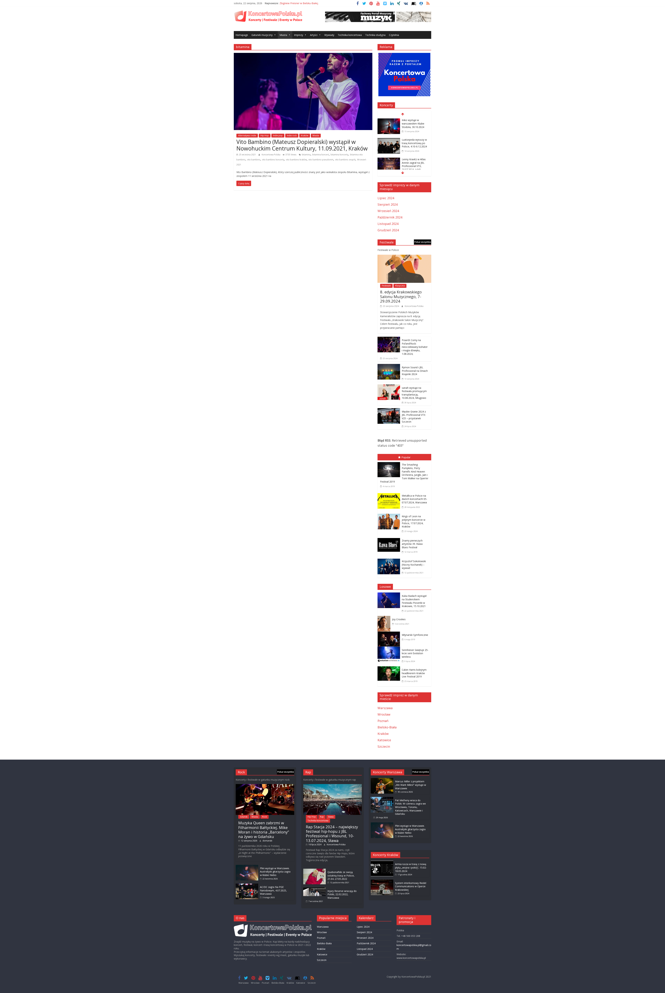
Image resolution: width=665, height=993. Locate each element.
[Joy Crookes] (385, 618)
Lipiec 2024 (386, 198)
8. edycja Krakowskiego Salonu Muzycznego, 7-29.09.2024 (401, 296)
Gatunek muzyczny (262, 35)
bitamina (306, 154)
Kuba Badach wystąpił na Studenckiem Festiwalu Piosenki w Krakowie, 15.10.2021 (414, 601)
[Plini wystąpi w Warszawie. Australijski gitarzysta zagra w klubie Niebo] (247, 866)
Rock (264, 816)
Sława (331, 816)
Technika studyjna (375, 35)
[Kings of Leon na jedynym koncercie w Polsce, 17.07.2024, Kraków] (390, 514)
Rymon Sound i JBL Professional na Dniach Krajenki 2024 (415, 371)
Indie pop (278, 135)
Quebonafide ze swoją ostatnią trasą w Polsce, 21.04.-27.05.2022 (340, 875)
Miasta (283, 35)
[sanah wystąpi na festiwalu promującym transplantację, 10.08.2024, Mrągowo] (389, 387)
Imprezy (298, 35)
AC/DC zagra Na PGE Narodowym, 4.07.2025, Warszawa (273, 890)
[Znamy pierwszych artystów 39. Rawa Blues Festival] (390, 539)
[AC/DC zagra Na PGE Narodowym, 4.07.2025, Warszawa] (247, 885)
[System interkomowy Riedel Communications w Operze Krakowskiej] (382, 881)
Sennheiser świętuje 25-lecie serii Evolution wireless (415, 653)
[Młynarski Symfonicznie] (390, 634)
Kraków (304, 135)
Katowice (384, 740)
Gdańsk (243, 816)
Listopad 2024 (388, 224)
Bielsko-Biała (387, 727)
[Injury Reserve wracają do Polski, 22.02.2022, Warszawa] (314, 889)
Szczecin (384, 746)
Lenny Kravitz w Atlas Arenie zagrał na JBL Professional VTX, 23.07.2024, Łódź (414, 145)
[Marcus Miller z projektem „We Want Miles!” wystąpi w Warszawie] (382, 779)
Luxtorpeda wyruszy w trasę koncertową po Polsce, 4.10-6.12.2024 (414, 123)
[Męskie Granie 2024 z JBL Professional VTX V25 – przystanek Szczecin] (389, 411)
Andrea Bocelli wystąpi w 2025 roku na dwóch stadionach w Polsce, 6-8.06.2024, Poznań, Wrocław (415, 169)
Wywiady (329, 35)
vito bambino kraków (296, 159)
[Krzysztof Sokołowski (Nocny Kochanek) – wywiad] (390, 559)
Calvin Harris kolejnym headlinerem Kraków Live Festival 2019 (414, 673)
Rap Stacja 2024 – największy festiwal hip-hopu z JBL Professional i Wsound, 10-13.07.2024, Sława (332, 833)
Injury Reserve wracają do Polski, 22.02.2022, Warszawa (342, 894)
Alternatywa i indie (247, 135)
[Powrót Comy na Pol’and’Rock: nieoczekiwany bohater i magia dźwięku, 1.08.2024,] (389, 339)
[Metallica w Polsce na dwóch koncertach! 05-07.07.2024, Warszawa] (390, 494)
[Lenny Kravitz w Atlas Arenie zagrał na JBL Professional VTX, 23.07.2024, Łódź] (389, 140)
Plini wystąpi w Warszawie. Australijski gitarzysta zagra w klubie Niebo (275, 872)
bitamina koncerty (339, 154)
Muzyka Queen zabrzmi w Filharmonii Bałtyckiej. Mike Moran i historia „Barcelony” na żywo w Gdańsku (263, 829)
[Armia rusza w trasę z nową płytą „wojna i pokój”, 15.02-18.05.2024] (382, 862)
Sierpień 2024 (388, 204)
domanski (267, 840)
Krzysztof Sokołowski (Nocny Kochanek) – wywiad (414, 565)
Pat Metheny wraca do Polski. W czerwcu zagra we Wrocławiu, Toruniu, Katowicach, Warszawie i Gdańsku (410, 807)
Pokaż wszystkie (422, 241)
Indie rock (292, 135)
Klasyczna (400, 285)
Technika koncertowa (350, 35)
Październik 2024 (390, 217)
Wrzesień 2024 (388, 211)
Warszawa (385, 708)
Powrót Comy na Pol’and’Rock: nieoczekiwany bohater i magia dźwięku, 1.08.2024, (415, 346)
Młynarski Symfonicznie (415, 635)
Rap (322, 816)
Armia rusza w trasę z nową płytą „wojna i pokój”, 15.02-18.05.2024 (411, 867)
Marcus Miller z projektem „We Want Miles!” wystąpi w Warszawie (410, 785)
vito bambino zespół (345, 159)
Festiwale (386, 285)
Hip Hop (264, 135)
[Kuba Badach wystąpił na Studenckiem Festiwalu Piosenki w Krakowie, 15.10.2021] (390, 595)
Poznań (383, 721)
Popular (406, 457)
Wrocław (384, 714)
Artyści (313, 35)
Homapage (242, 35)
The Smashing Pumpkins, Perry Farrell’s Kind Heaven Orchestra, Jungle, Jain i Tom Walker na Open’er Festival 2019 (404, 473)
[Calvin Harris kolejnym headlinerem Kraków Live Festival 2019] (390, 669)
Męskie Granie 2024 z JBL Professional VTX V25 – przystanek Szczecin (414, 416)
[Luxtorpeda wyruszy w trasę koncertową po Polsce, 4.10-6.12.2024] (389, 121)
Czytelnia (394, 35)
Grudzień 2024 (388, 230)
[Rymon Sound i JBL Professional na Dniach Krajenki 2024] (389, 366)
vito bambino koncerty (273, 159)
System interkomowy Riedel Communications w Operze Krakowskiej (410, 886)
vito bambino (253, 159)
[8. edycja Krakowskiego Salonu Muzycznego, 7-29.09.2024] (404, 257)
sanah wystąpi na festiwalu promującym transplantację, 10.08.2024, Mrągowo (414, 393)
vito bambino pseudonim (320, 159)
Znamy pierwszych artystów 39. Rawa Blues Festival (412, 544)
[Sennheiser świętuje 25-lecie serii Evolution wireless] (390, 649)
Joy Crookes (399, 619)
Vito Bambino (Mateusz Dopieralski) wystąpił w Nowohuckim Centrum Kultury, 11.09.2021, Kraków (302, 145)
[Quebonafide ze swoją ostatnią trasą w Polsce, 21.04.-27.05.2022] (314, 870)
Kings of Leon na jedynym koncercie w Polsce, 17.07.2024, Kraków (413, 521)
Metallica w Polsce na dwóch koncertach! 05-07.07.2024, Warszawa (414, 499)
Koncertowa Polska (271, 154)
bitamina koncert (320, 154)
